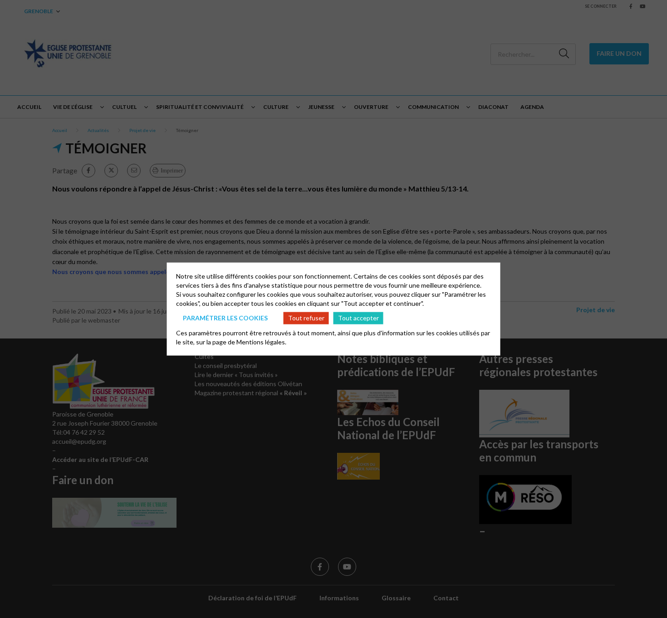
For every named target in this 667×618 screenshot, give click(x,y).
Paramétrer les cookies (225, 318)
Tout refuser (306, 318)
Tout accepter (358, 318)
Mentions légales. (261, 341)
